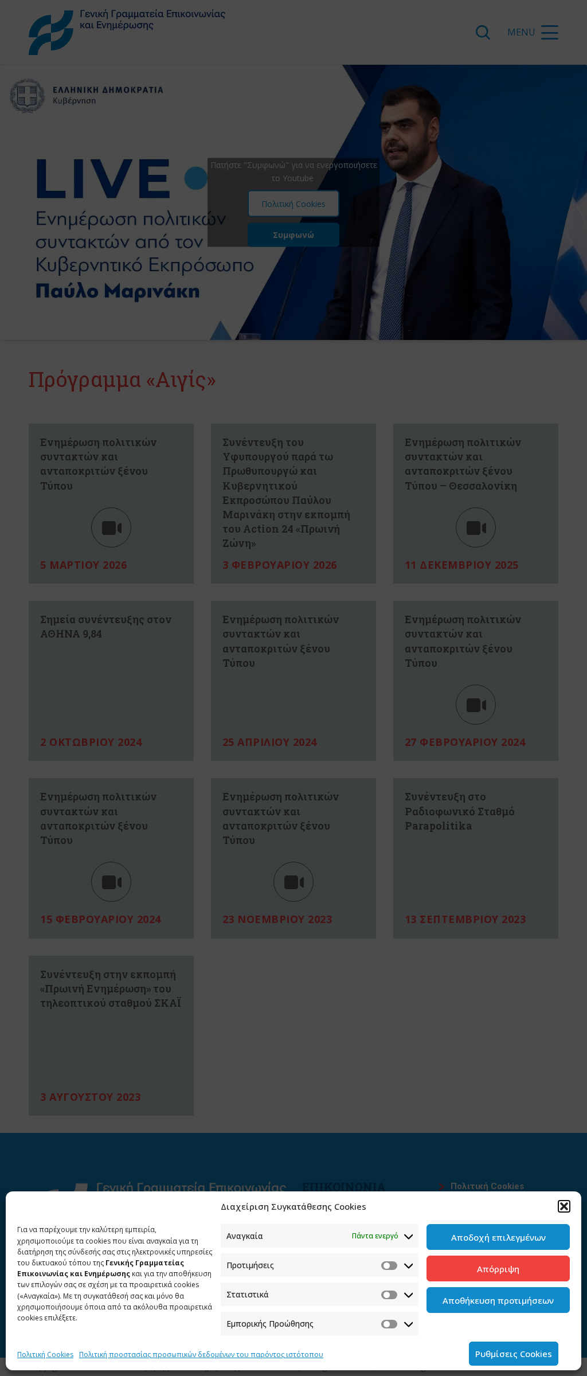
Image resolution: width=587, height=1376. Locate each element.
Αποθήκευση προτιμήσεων (498, 1300)
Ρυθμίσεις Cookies (513, 1353)
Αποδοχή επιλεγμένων (498, 1237)
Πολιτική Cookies (45, 1354)
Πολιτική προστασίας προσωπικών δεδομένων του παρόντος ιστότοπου (201, 1354)
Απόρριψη (498, 1269)
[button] (564, 1206)
